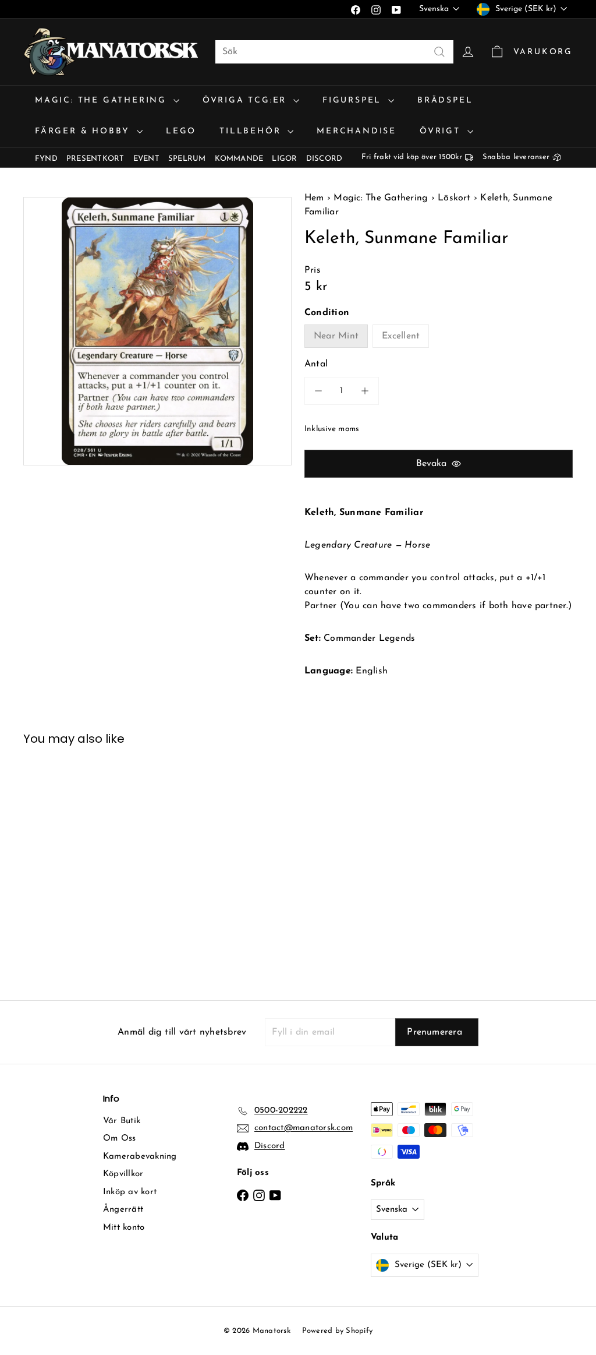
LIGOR (284, 159)
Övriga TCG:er (246, 100)
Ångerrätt (123, 1209)
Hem (315, 198)
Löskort (454, 198)
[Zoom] (157, 331)
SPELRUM (187, 159)
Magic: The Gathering (103, 100)
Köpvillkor (123, 1174)
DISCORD (324, 159)
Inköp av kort (130, 1192)
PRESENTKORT (95, 159)
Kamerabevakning (140, 1156)
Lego (181, 131)
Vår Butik (121, 1121)
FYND (46, 159)
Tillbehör (252, 131)
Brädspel (445, 100)
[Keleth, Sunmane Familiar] (64, 864)
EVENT (146, 159)
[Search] (439, 51)
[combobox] (334, 51)
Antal (316, 364)
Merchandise (356, 131)
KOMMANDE (239, 159)
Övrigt (442, 131)
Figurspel (353, 100)
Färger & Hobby (84, 131)
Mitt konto (123, 1227)
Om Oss (119, 1138)
